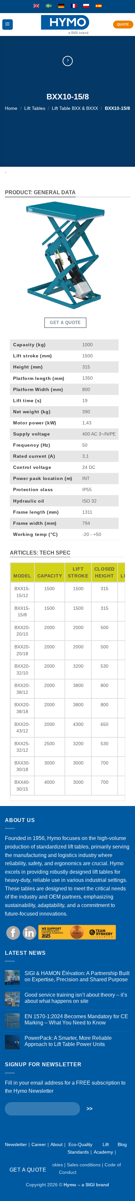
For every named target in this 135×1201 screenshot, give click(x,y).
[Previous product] (68, 61)
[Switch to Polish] (86, 6)
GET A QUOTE (28, 1170)
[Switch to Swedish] (49, 6)
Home (11, 108)
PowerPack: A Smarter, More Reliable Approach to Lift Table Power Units (68, 1041)
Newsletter (16, 1144)
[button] (7, 24)
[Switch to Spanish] (98, 6)
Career (38, 1144)
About (56, 1144)
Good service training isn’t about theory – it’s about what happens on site (76, 998)
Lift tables (34, 108)
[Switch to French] (74, 6)
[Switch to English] (36, 6)
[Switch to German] (61, 6)
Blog (122, 1144)
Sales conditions (84, 1164)
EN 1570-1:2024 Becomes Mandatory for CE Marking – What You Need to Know (76, 1019)
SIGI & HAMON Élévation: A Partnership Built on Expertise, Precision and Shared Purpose (77, 976)
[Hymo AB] (65, 24)
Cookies (54, 1164)
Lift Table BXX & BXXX (75, 108)
